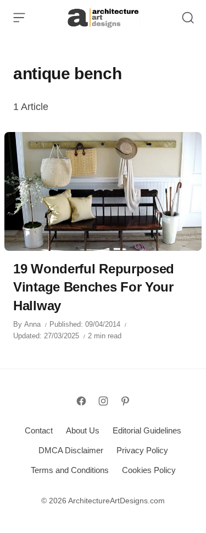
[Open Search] (188, 18)
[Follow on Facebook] (81, 401)
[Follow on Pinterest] (125, 401)
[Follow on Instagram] (103, 401)
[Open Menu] (19, 18)
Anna (32, 324)
